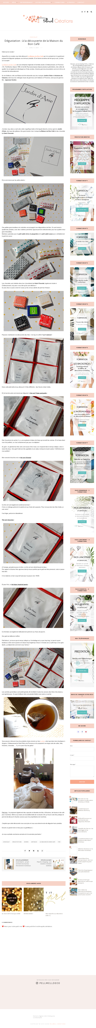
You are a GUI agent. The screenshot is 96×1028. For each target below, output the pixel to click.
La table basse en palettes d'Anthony (84, 809)
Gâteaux (34, 842)
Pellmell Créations (58, 1024)
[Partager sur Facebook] (25, 850)
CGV (45, 1016)
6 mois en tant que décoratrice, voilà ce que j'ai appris (85, 881)
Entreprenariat (26, 2)
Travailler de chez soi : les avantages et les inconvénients (85, 830)
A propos (71, 2)
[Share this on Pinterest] (33, 850)
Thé (59, 842)
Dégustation (16, 842)
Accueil (6, 2)
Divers (26, 842)
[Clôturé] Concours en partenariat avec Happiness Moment (85, 820)
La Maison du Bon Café (9, 65)
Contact (80, 2)
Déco (14, 2)
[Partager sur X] (29, 850)
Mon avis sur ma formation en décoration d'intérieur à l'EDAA (85, 800)
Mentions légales (38, 1016)
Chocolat (34, 37)
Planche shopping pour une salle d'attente (85, 871)
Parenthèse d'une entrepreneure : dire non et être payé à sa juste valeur (85, 861)
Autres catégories (43, 2)
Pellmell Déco (9, 7)
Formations (59, 2)
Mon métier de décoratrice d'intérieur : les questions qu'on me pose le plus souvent (85, 892)
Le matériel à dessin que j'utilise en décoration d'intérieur (85, 840)
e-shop (42, 741)
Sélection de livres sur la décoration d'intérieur (85, 849)
